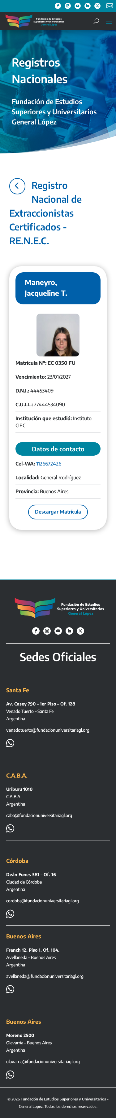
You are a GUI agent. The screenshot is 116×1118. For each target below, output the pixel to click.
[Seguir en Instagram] (68, 6)
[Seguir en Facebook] (58, 6)
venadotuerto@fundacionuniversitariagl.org (47, 730)
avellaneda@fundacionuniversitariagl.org (45, 976)
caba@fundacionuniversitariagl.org (39, 815)
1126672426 (48, 464)
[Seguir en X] (97, 6)
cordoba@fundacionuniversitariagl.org (42, 900)
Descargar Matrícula (58, 512)
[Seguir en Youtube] (78, 6)
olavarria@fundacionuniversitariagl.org (43, 1061)
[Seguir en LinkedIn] (87, 6)
